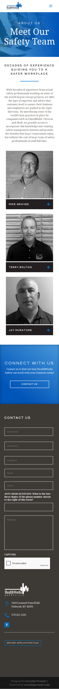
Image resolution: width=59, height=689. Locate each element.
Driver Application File (23, 643)
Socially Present (36, 681)
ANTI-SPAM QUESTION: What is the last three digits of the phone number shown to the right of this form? (27, 496)
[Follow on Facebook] (6, 624)
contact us (30, 384)
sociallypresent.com (36, 684)
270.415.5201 (18, 614)
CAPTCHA (10, 554)
